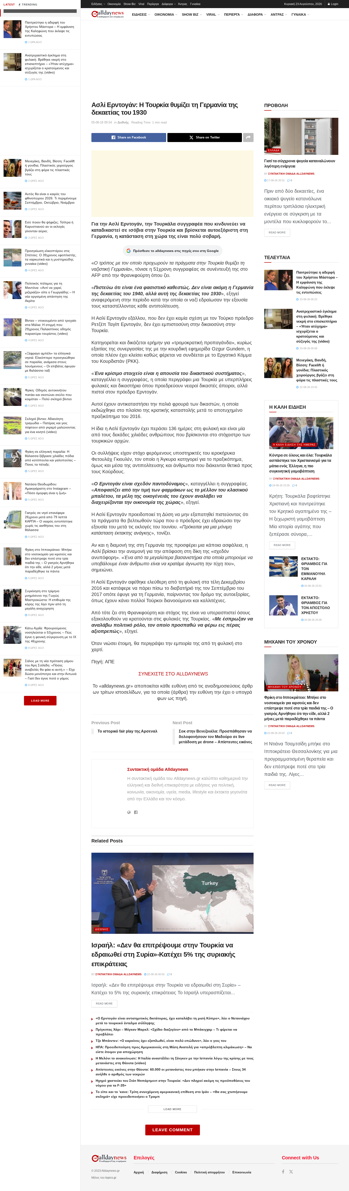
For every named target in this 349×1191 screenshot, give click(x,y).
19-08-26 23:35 (280, 485)
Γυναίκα (195, 4)
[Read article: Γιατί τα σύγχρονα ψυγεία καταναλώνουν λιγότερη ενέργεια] (301, 136)
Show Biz (129, 4)
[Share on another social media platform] (248, 137)
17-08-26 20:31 (275, 180)
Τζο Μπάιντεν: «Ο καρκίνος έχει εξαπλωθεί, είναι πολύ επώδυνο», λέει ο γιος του (161, 1041)
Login (334, 4)
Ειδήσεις (96, 4)
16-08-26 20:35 (312, 619)
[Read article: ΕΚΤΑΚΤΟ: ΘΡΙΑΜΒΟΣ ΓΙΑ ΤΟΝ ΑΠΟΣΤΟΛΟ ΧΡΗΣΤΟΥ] (283, 605)
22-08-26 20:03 (275, 733)
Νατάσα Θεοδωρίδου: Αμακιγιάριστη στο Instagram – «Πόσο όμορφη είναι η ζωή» (48, 488)
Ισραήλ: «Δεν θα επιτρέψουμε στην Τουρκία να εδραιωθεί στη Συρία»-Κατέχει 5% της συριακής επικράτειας (163, 954)
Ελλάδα (273, 150)
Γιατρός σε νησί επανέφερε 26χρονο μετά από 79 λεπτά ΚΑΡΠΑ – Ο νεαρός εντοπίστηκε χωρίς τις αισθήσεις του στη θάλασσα (48, 521)
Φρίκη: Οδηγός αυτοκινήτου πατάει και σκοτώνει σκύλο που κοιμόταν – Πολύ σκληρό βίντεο (48, 394)
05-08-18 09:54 (101, 122)
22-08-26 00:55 (155, 974)
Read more (106, 1003)
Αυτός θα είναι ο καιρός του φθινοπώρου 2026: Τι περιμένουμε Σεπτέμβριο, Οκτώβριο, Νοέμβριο (50, 198)
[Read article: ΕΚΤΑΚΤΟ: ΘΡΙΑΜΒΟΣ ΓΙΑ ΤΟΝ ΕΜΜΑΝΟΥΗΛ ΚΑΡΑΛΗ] (283, 566)
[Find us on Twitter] (291, 1172)
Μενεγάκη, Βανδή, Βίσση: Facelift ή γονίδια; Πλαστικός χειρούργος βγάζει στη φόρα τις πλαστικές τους (316, 370)
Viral (141, 4)
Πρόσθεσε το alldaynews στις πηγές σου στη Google (176, 251)
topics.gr (110, 1177)
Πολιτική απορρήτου (209, 1172)
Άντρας (182, 4)
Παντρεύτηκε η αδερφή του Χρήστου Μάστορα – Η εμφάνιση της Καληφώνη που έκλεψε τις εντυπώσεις (317, 282)
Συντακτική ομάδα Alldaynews (157, 769)
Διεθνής (123, 122)
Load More (40, 700)
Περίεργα (153, 4)
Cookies (181, 1172)
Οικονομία (114, 4)
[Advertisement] (40, 119)
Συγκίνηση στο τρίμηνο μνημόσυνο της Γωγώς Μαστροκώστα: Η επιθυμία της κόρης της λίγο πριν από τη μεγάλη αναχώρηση (48, 599)
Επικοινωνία (241, 1172)
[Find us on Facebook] (283, 1172)
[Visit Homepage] (107, 14)
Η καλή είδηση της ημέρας (294, 444)
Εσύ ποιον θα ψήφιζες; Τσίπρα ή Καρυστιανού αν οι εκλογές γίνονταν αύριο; (49, 226)
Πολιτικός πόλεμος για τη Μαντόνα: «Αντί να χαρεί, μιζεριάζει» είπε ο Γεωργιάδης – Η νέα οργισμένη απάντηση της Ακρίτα (50, 292)
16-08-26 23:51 (312, 585)
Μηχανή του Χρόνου (284, 686)
